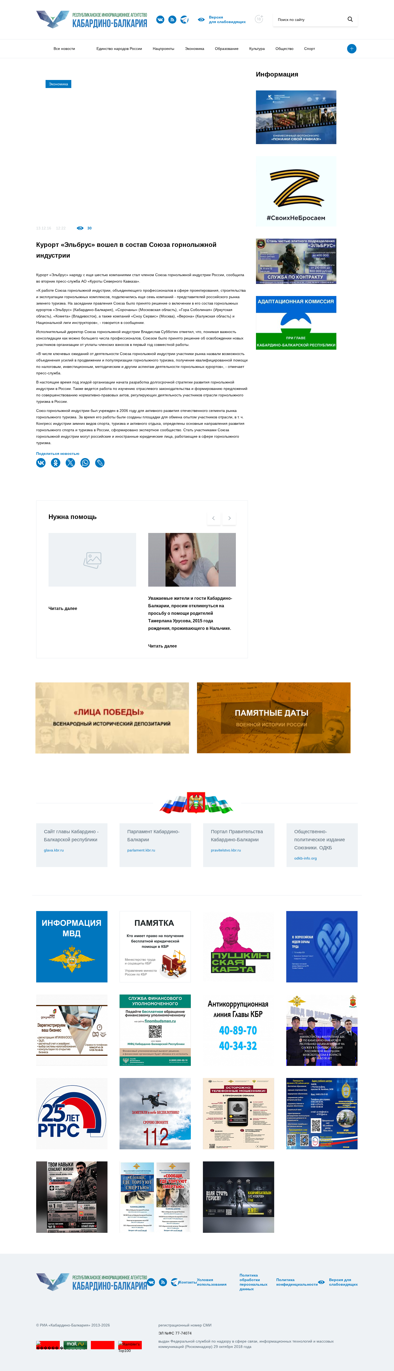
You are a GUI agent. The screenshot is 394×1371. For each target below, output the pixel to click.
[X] (71, 466)
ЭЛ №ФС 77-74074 (175, 1333)
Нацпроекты (163, 48)
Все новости (64, 48)
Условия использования (211, 1282)
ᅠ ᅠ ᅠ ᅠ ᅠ (228, 1282)
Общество (284, 48)
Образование (227, 48)
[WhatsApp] (85, 466)
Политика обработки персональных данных (253, 1282)
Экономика (194, 48)
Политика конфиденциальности (297, 1282)
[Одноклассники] (56, 466)
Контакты (188, 1282)
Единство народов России (119, 48)
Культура (257, 48)
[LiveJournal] (100, 466)
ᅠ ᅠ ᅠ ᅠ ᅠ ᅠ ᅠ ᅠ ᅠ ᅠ (235, 1282)
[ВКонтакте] (41, 466)
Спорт (309, 48)
